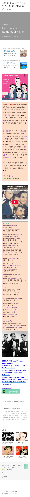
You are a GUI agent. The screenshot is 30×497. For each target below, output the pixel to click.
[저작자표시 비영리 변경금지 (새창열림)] (21, 401)
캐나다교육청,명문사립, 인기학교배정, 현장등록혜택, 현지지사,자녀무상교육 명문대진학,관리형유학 (9, 54)
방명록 (9, 9)
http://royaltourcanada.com (10, 60)
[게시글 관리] (10, 401)
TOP (26, 491)
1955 (9, 408)
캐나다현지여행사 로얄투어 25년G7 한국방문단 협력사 (9, 63)
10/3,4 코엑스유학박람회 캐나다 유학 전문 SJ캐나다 (9, 51)
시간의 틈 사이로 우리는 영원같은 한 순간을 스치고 (14, 3)
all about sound (6, 473)
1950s (5, 408)
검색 (23, 3)
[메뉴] (27, 3)
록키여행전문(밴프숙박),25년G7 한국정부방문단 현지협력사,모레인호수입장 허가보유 (9, 66)
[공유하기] (8, 401)
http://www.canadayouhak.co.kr (12, 48)
